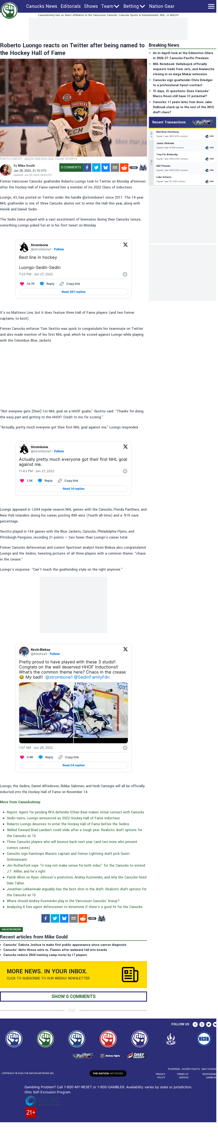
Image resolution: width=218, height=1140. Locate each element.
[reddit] (124, 167)
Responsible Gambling (210, 1076)
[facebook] (87, 167)
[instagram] (201, 1024)
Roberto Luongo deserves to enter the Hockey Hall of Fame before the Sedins (68, 824)
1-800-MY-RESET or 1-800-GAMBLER (94, 1087)
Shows (91, 6)
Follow (59, 249)
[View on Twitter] (125, 247)
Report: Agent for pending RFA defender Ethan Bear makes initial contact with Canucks (75, 812)
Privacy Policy (160, 1076)
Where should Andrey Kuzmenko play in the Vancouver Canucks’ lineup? (63, 901)
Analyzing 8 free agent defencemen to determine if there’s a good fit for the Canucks (75, 906)
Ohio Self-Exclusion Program (48, 1092)
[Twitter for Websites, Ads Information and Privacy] (125, 274)
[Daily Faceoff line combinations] (133, 167)
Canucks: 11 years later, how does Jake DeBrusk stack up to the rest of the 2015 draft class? (183, 107)
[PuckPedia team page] (143, 167)
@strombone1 (59, 677)
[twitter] (96, 167)
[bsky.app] (105, 167)
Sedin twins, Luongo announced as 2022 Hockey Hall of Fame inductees (63, 818)
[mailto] (115, 167)
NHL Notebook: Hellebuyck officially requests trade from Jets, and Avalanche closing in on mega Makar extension (183, 69)
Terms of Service (182, 1076)
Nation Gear (161, 6)
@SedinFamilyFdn (92, 677)
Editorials (71, 6)
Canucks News (41, 6)
